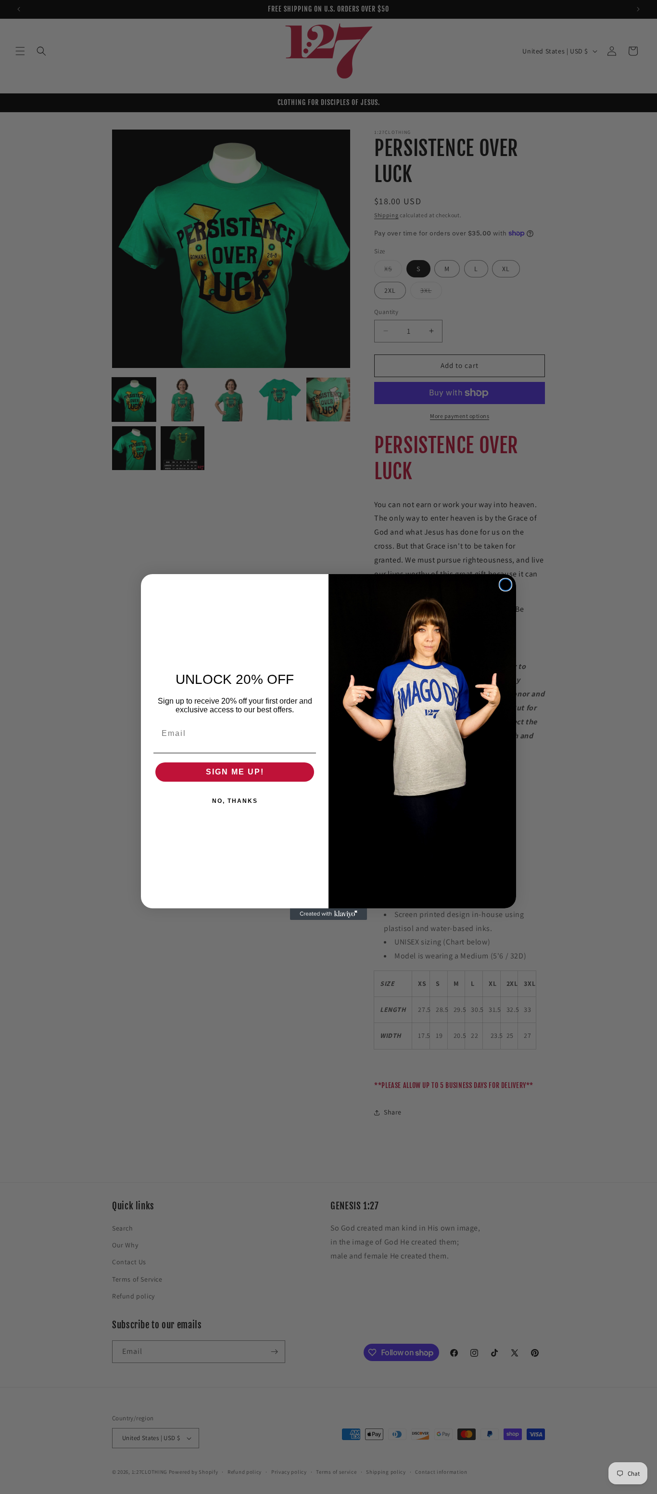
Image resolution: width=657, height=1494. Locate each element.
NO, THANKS (235, 801)
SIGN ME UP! (235, 772)
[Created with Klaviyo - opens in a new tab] (328, 914)
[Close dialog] (505, 584)
